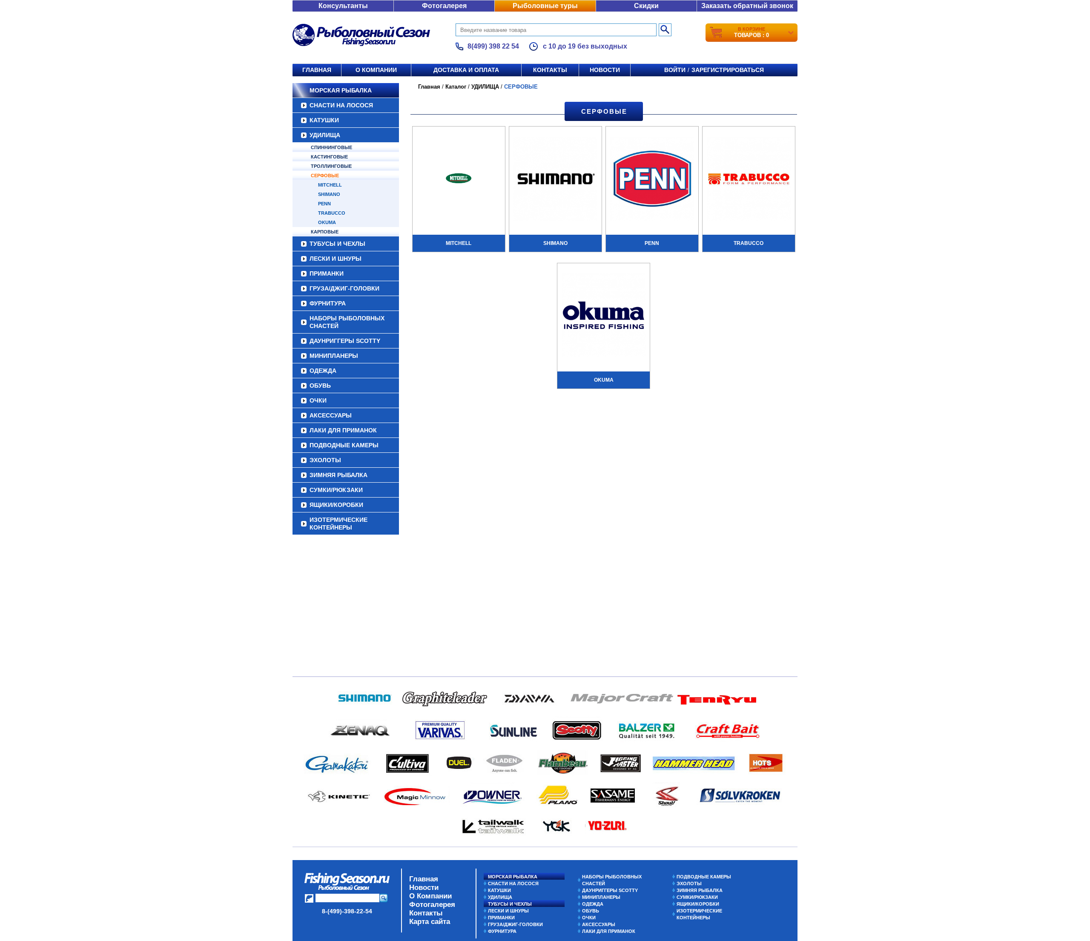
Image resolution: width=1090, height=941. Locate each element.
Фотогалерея (444, 5)
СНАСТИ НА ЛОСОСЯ (341, 105)
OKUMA (327, 222)
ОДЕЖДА (323, 370)
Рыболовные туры (545, 5)
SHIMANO (329, 194)
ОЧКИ (318, 400)
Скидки (646, 5)
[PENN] (652, 180)
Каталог (455, 86)
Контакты (550, 69)
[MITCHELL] (459, 180)
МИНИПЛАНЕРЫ (334, 355)
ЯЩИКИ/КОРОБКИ (336, 504)
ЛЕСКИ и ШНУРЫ (335, 258)
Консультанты (343, 5)
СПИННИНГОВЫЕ (331, 147)
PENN (324, 203)
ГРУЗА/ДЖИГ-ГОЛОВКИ (344, 288)
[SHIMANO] (555, 180)
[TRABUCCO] (749, 180)
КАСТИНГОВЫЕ (329, 156)
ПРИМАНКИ (327, 273)
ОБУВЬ (320, 385)
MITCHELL (330, 184)
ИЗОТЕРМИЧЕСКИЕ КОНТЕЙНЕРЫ (338, 523)
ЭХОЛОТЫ (325, 460)
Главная (316, 69)
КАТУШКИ (324, 120)
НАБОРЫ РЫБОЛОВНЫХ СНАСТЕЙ (347, 322)
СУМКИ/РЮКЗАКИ (336, 489)
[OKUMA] (603, 316)
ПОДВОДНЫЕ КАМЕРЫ (344, 445)
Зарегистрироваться (727, 69)
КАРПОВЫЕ (324, 231)
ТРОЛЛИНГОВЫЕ (331, 166)
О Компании (430, 896)
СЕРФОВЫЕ (325, 175)
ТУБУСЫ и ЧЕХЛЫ (337, 243)
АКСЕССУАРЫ (331, 415)
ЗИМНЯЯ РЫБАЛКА (338, 475)
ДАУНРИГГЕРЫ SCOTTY (345, 340)
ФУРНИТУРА (328, 303)
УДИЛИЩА (325, 135)
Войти (675, 69)
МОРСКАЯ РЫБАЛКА (341, 90)
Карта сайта (429, 922)
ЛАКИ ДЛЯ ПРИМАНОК (343, 430)
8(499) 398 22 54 (493, 46)
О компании (376, 69)
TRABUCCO (331, 213)
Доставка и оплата (466, 69)
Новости (605, 69)
